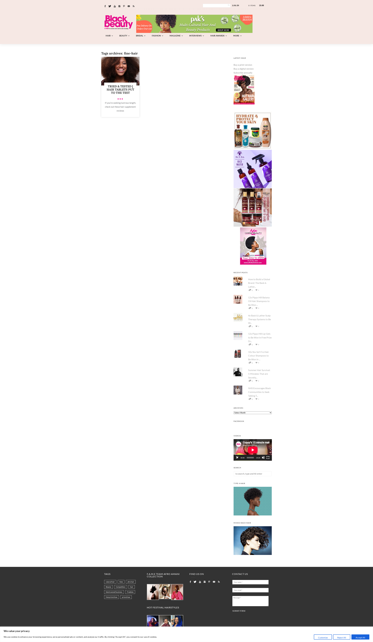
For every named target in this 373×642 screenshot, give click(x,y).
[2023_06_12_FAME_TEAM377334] (153, 592)
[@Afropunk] (153, 622)
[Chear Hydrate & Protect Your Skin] (253, 148)
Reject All (341, 637)
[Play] (237, 457)
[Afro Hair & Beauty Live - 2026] (253, 264)
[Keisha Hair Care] (253, 225)
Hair (108, 35)
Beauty (123, 35)
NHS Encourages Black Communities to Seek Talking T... (259, 392)
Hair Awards (217, 35)
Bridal (139, 35)
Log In (235, 5)
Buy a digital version (244, 68)
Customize (323, 637)
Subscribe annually (243, 72)
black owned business (114, 592)
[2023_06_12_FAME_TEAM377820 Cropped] (177, 592)
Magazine (175, 35)
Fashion (156, 35)
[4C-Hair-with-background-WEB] (253, 514)
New (121, 582)
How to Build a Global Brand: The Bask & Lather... (259, 283)
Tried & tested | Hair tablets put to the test (120, 89)
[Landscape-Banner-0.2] (194, 32)
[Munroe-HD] (253, 554)
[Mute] (263, 457)
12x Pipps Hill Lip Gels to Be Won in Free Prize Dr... (260, 337)
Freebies (130, 592)
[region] (186, 634)
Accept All (360, 637)
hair (131, 587)
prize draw (126, 597)
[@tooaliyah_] (165, 622)
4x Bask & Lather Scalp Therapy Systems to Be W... (259, 319)
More (236, 35)
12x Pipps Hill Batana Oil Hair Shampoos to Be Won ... (259, 301)
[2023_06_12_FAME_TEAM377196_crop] (165, 591)
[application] (253, 450)
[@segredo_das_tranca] (177, 622)
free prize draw (111, 597)
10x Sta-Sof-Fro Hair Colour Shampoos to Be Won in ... (258, 355)
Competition (120, 587)
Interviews (195, 35)
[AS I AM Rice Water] (253, 187)
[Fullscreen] (267, 457)
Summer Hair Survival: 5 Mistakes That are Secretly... (259, 374)
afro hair (130, 582)
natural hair (110, 582)
